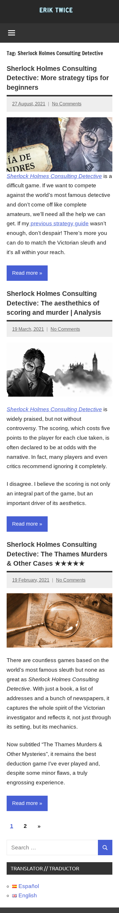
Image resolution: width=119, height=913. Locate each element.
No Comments (66, 103)
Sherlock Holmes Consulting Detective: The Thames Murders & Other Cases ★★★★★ (57, 554)
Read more (25, 273)
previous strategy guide (59, 223)
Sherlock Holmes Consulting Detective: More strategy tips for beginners (58, 78)
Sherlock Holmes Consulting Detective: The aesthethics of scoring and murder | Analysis (54, 303)
